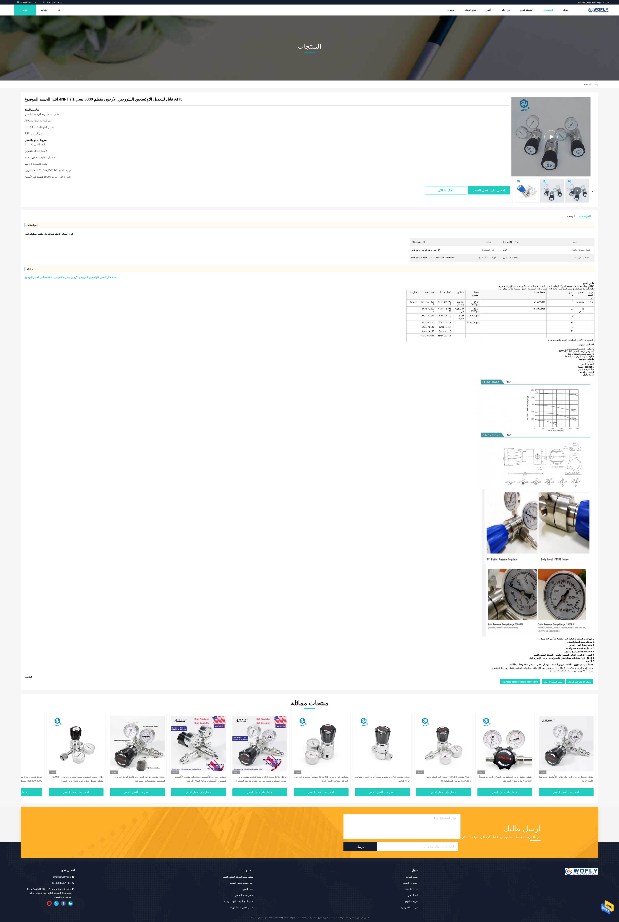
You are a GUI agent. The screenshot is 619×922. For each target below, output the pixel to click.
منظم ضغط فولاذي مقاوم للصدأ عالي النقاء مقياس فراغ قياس (382, 778)
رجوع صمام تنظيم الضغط (241, 883)
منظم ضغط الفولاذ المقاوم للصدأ (238, 877)
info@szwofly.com (28, 2)
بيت (596, 84)
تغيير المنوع (248, 889)
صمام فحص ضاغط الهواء (241, 907)
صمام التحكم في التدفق (579, 681)
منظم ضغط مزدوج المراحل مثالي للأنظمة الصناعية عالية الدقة (566, 778)
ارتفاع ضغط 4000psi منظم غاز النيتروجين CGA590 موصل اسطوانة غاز (448, 778)
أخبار (488, 10)
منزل (565, 10)
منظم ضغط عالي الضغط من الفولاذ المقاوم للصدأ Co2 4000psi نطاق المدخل (505, 778)
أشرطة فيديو (526, 10)
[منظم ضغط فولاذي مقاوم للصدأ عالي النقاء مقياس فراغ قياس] (382, 744)
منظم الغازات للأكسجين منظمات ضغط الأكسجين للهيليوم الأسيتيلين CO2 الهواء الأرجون (199, 778)
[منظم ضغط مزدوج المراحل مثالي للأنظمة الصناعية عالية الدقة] (566, 744)
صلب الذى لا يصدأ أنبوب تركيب (238, 901)
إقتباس (25, 10)
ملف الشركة (412, 877)
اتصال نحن (413, 895)
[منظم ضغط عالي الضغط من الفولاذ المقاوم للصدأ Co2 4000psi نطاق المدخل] (504, 744)
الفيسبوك (63, 903)
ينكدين (70, 903)
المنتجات (548, 10)
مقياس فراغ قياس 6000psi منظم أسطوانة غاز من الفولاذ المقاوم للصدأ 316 (321, 778)
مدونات (450, 10)
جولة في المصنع (410, 883)
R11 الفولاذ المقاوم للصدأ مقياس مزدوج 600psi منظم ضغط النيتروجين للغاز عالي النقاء (77, 778)
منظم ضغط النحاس (244, 895)
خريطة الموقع (411, 901)
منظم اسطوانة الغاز (553, 681)
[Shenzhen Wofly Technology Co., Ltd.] (598, 10)
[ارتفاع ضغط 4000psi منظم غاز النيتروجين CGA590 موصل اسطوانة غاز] (443, 744)
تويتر (56, 903)
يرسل (360, 846)
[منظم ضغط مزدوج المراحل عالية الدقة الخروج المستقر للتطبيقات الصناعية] (137, 744)
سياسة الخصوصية (409, 907)
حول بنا (506, 10)
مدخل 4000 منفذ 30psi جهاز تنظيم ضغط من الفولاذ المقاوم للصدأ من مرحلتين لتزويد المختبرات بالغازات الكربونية (260, 779)
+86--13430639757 (54, 2)
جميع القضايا (470, 10)
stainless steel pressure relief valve (520, 681)
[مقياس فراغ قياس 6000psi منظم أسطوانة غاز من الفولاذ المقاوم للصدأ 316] (321, 744)
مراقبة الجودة (411, 889)
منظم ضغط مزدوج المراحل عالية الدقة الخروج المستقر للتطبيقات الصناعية (140, 778)
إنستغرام (49, 903)
